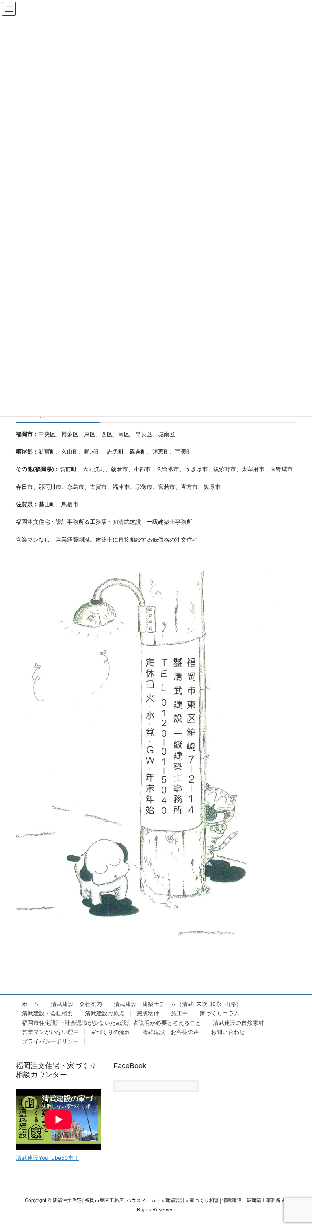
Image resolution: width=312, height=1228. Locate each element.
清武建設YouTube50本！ (47, 1158)
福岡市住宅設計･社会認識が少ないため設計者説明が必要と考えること (111, 1022)
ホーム (30, 1004)
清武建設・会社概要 (47, 1013)
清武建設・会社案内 (76, 1004)
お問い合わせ (228, 1032)
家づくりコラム (220, 1013)
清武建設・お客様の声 (170, 1032)
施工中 (179, 1013)
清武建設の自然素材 (238, 1022)
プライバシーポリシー (50, 1041)
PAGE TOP (297, 1183)
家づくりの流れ (110, 1032)
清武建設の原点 (105, 1013)
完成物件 (147, 1013)
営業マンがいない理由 (50, 1032)
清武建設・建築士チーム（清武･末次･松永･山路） (178, 1004)
